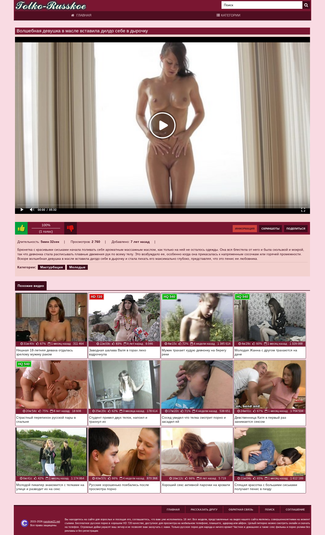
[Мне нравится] (21, 228)
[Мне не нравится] (70, 228)
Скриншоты (270, 228)
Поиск (270, 509)
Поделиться (295, 228)
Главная (83, 15)
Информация (245, 228)
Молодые (77, 267)
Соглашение (295, 509)
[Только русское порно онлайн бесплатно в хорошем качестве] (50, 5)
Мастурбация (51, 267)
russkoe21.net (51, 521)
